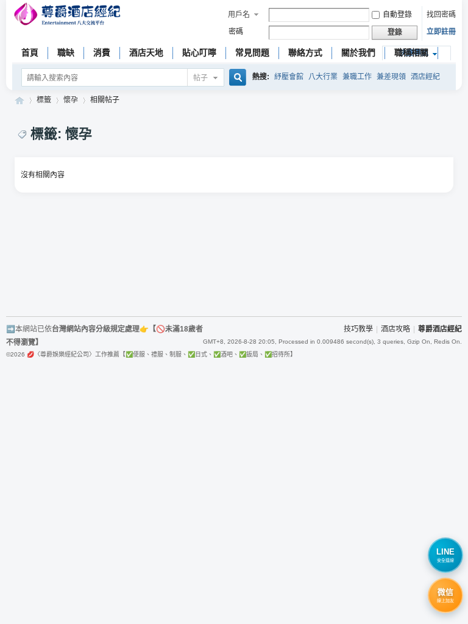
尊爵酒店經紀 (19, 100)
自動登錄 (397, 14)
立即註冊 (441, 31)
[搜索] (235, 78)
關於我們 (358, 52)
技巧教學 (358, 329)
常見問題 (252, 52)
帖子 (200, 78)
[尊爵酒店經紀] (68, 15)
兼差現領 (391, 77)
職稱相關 (411, 52)
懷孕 (70, 100)
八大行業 (323, 77)
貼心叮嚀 (199, 52)
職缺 (65, 52)
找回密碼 (441, 14)
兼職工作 (357, 77)
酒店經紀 (425, 77)
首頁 (29, 52)
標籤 (44, 100)
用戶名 (239, 14)
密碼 (236, 31)
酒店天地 (146, 52)
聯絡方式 (305, 52)
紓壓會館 (288, 77)
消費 (101, 52)
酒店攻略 (395, 329)
